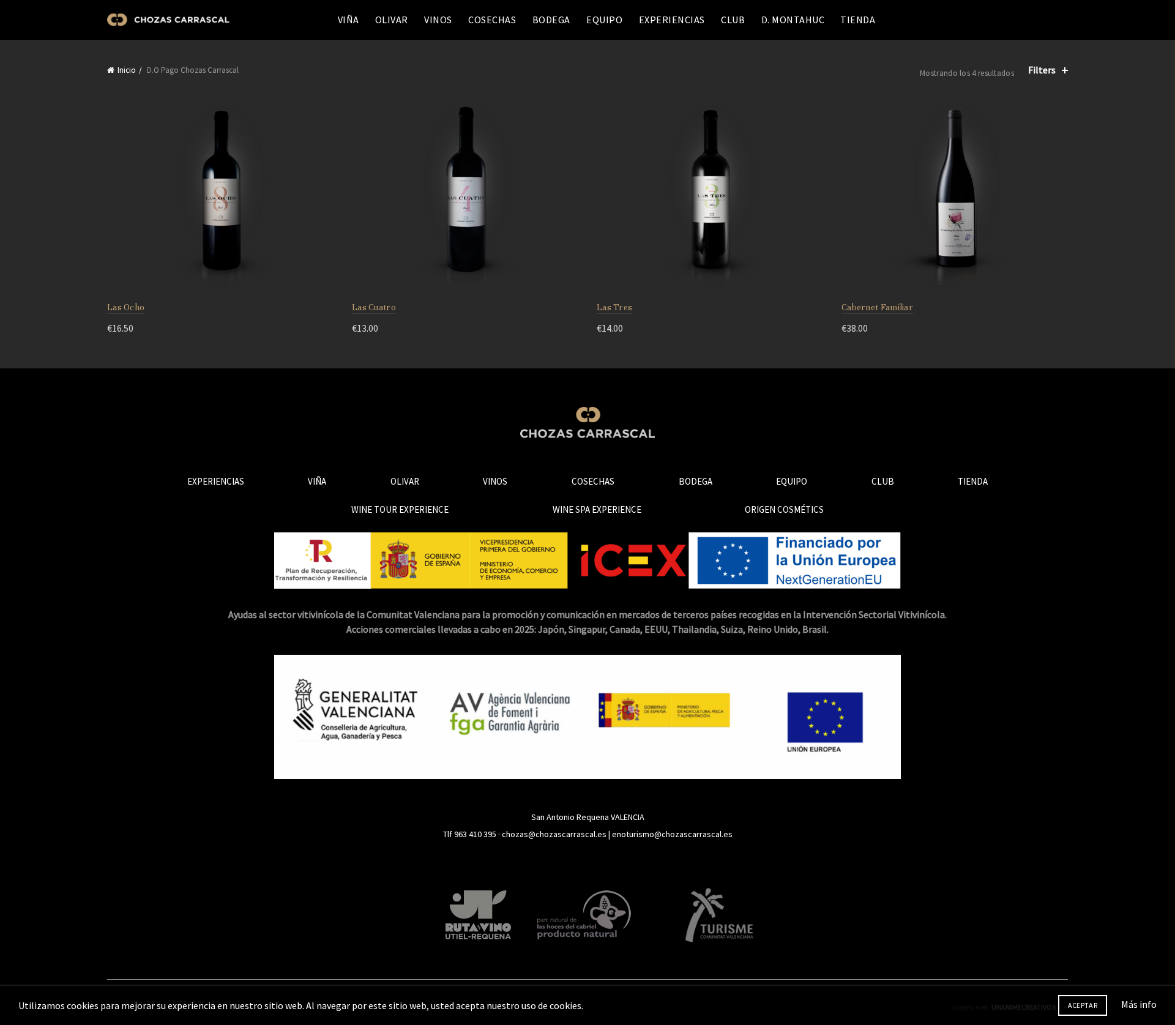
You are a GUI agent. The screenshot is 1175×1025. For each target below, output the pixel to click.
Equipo (604, 19)
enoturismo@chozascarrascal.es (672, 834)
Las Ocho (125, 307)
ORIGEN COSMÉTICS (784, 509)
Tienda (857, 19)
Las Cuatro (374, 307)
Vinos (438, 19)
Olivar (391, 19)
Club (733, 19)
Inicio (127, 70)
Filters (1042, 70)
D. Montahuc (793, 19)
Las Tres (614, 307)
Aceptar (1082, 1005)
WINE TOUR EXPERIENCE (400, 509)
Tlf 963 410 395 (469, 834)
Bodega (551, 19)
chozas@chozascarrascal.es (554, 834)
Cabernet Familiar (877, 307)
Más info (1139, 1004)
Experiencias (672, 19)
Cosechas (492, 19)
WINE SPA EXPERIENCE (597, 509)
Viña (348, 19)
